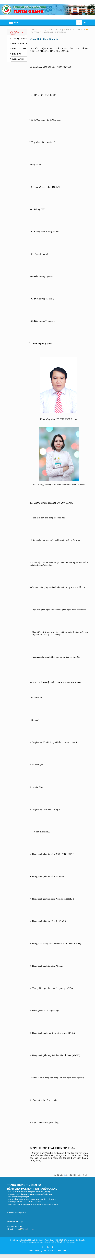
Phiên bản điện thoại (57, 1251)
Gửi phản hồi (71, 1175)
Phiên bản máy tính (37, 1251)
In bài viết (59, 1175)
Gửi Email (83, 1175)
